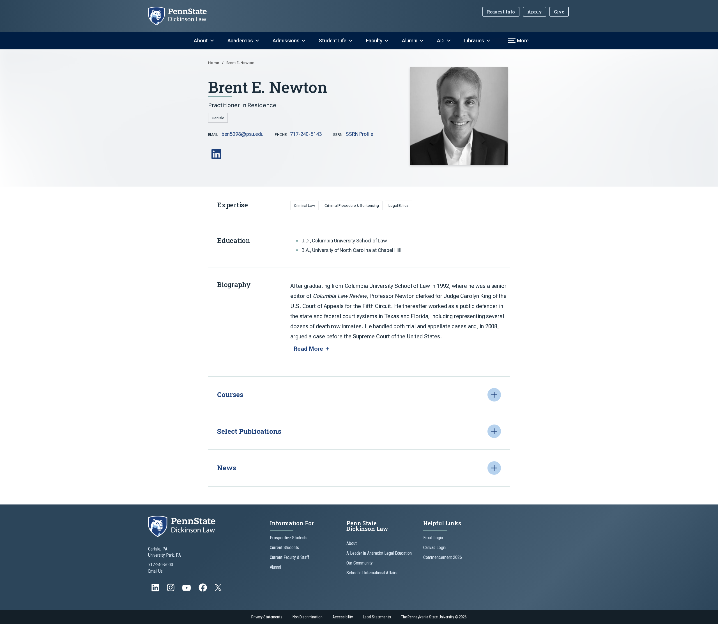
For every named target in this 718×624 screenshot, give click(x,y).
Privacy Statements (266, 617)
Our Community (359, 563)
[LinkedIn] (216, 158)
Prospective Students (289, 537)
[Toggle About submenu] (212, 41)
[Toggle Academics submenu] (257, 41)
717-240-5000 (160, 564)
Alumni (409, 40)
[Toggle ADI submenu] (449, 41)
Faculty (374, 40)
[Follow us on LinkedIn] (155, 590)
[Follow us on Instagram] (171, 590)
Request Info (501, 12)
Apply (534, 12)
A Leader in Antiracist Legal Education (378, 553)
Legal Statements (377, 617)
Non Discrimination (308, 617)
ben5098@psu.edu (243, 134)
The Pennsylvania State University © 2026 (434, 617)
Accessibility (342, 617)
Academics (240, 40)
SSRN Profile (359, 134)
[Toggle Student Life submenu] (351, 41)
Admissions (286, 40)
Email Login (433, 537)
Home (214, 62)
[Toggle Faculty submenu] (386, 41)
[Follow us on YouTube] (187, 590)
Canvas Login (434, 547)
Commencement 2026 (442, 557)
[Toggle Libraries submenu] (488, 41)
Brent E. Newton (240, 62)
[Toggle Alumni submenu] (422, 41)
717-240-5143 (306, 134)
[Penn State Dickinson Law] (182, 16)
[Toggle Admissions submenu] (303, 41)
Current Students (284, 547)
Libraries (474, 40)
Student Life (332, 40)
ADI (441, 40)
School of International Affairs (371, 572)
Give (559, 12)
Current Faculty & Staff (289, 557)
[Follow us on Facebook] (203, 590)
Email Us (155, 571)
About (201, 40)
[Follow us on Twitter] (219, 589)
